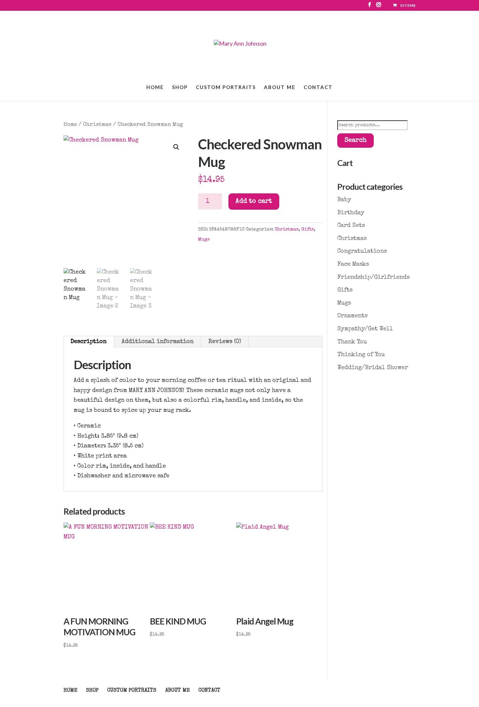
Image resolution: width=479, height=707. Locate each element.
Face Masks (353, 264)
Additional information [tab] (158, 342)
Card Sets (351, 226)
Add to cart (254, 201)
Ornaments (352, 316)
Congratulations (362, 251)
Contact (318, 87)
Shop (180, 87)
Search (355, 140)
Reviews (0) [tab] (225, 342)
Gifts (307, 229)
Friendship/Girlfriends (373, 277)
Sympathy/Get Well (365, 329)
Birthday (350, 213)
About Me (280, 87)
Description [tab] (88, 342)
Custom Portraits (226, 87)
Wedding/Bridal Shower (372, 368)
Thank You (352, 342)
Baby (344, 200)
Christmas (97, 125)
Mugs (204, 239)
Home (155, 87)
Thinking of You (361, 355)
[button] (176, 147)
